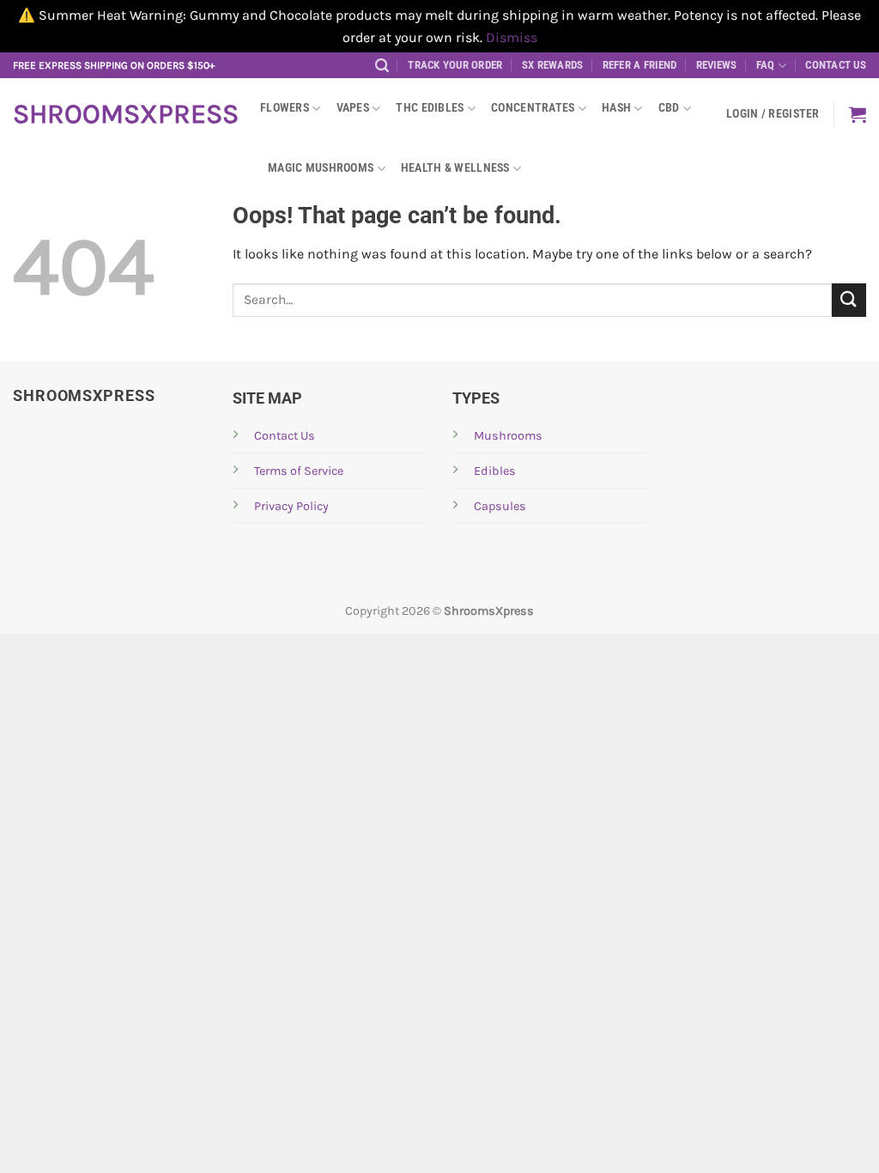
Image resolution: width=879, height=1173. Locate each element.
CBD (669, 107)
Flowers (284, 107)
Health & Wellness (455, 168)
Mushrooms (508, 435)
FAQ (765, 64)
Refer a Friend (640, 64)
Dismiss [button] (511, 37)
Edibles (495, 471)
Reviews (716, 64)
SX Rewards (553, 64)
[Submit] (849, 300)
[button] (382, 65)
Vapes (352, 107)
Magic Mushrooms (320, 168)
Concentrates (532, 107)
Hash (616, 107)
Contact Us (835, 64)
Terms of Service (298, 471)
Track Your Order (455, 64)
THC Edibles (430, 107)
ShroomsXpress (123, 114)
